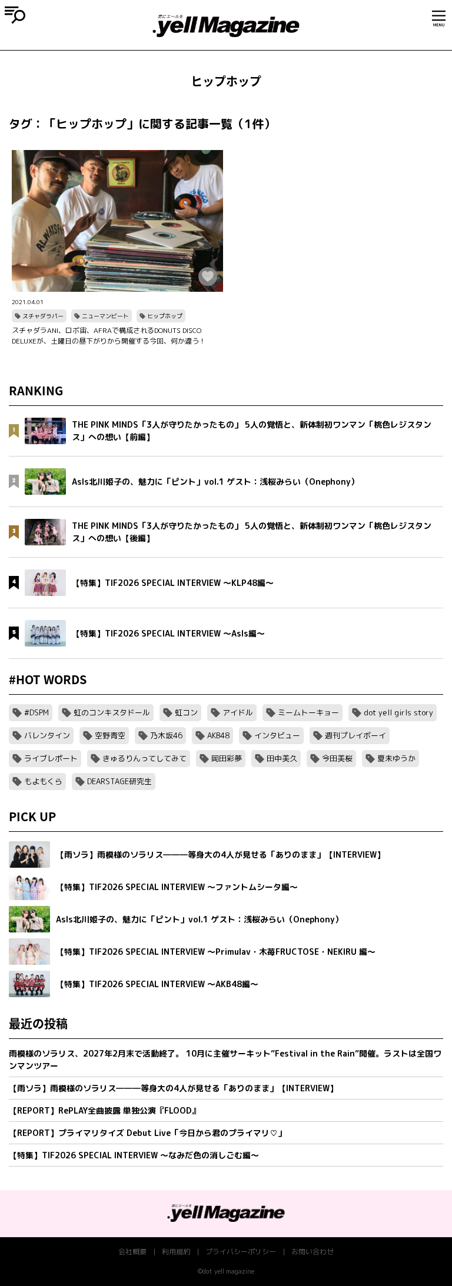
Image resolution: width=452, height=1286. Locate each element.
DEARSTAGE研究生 (119, 781)
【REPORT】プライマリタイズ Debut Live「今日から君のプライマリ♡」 (147, 1132)
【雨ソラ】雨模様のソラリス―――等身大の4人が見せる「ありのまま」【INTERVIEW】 (173, 1088)
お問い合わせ (312, 1252)
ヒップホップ (164, 316)
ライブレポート (51, 758)
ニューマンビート (105, 316)
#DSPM (36, 712)
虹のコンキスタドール (112, 712)
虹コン (186, 712)
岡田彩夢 (226, 758)
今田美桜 (337, 758)
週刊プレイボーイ (355, 735)
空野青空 (110, 735)
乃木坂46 (166, 735)
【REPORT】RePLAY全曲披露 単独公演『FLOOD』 (104, 1110)
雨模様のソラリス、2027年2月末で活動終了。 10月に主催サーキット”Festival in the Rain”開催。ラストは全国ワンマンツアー (225, 1059)
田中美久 (282, 758)
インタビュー (277, 735)
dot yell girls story (398, 712)
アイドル (237, 712)
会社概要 (132, 1252)
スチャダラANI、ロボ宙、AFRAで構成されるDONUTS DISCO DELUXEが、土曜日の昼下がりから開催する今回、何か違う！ (109, 335)
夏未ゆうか (396, 758)
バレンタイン (47, 735)
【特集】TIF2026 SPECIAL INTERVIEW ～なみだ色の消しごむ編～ (134, 1155)
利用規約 (176, 1252)
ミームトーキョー (308, 712)
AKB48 (218, 735)
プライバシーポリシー (240, 1252)
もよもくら (43, 781)
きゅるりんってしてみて (144, 758)
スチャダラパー (43, 316)
